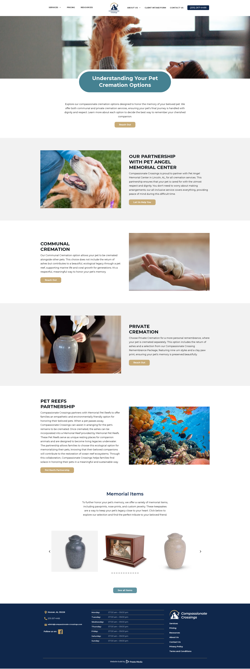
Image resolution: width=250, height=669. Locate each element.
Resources (174, 633)
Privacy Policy (176, 646)
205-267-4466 (54, 618)
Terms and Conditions (180, 651)
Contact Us (175, 642)
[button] (112, 573)
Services (173, 623)
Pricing (172, 628)
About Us (174, 637)
